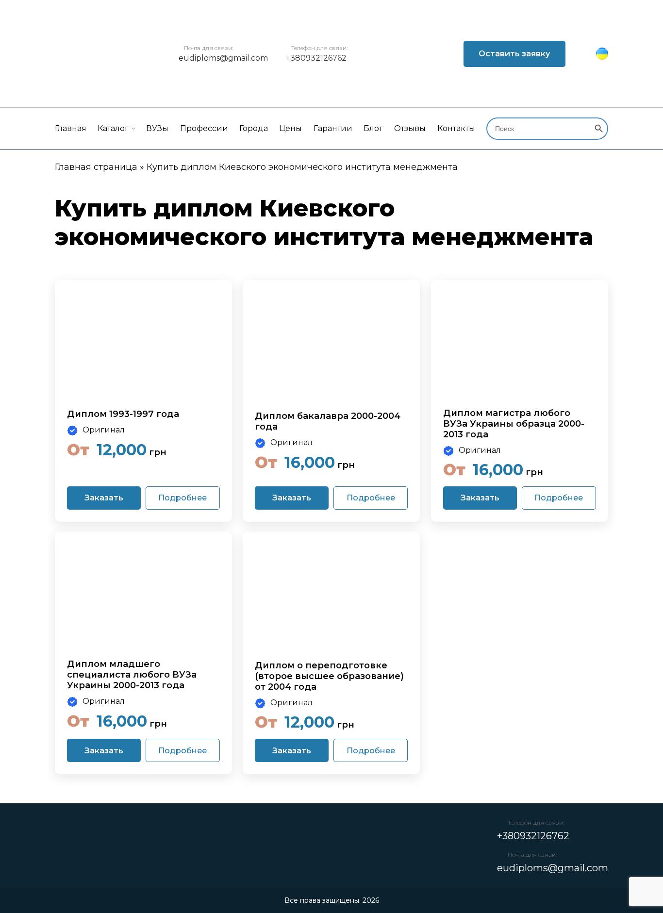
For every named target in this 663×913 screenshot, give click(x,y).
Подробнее (182, 497)
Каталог (113, 128)
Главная (70, 128)
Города (253, 128)
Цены (290, 128)
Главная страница (96, 167)
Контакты (456, 128)
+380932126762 (316, 58)
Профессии (204, 128)
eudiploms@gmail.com (223, 58)
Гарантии (333, 128)
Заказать (103, 497)
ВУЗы (157, 128)
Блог (373, 128)
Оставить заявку (514, 53)
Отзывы (410, 128)
